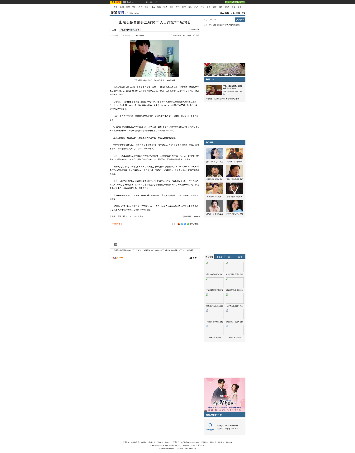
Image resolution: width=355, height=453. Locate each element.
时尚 (202, 7)
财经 (171, 7)
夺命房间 (228, 25)
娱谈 (165, 7)
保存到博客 (187, 35)
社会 (233, 13)
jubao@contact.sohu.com (186, 448)
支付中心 (143, 442)
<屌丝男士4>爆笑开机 (215, 322)
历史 (140, 7)
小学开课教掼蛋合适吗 (234, 274)
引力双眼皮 (236, 25)
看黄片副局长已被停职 (214, 274)
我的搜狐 (149, 2)
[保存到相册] (170, 80)
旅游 (227, 7)
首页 (115, 7)
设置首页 (126, 442)
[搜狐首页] (116, 2)
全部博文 (229, 442)
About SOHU (195, 442)
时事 (137, 13)
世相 (178, 7)
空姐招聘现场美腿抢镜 (214, 290)
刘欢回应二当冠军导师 (234, 322)
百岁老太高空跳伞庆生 (234, 306)
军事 (128, 7)
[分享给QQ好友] (182, 224)
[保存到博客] (194, 224)
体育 (147, 7)
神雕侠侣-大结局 (215, 338)
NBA (153, 7)
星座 (239, 7)
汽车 (190, 7)
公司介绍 (204, 442)
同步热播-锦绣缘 (235, 338)
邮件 (157, 2)
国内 (222, 13)
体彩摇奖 (191, 250)
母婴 (221, 7)
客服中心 (168, 442)
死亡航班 (212, 25)
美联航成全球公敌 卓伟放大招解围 (226, 99)
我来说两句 (130, 30)
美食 (233, 7)
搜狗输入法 (135, 442)
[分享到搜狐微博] (179, 224)
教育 (215, 7)
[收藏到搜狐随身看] (188, 224)
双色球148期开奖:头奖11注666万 (150, 250)
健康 (209, 7)
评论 (243, 13)
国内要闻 (130, 13)
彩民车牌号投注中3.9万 (124, 250)
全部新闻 (221, 442)
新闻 (122, 7)
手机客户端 (177, 35)
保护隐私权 (185, 442)
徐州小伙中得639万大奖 (175, 250)
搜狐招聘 (152, 442)
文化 (134, 7)
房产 (196, 7)
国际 (227, 13)
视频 (159, 7)
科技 (184, 7)
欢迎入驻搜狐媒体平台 (236, 2)
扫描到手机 (195, 30)
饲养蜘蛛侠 (220, 25)
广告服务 (160, 442)
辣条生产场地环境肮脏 (214, 306)
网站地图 (213, 442)
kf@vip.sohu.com (231, 429)
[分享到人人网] (185, 224)
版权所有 (201, 445)
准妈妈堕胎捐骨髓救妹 (234, 290)
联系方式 (176, 442)
